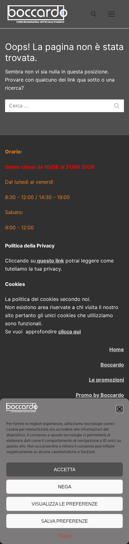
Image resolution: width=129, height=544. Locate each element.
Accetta (64, 469)
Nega (64, 486)
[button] (119, 409)
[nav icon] (111, 14)
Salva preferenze (64, 521)
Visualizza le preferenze (65, 504)
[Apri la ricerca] (93, 14)
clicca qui (69, 331)
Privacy (64, 535)
